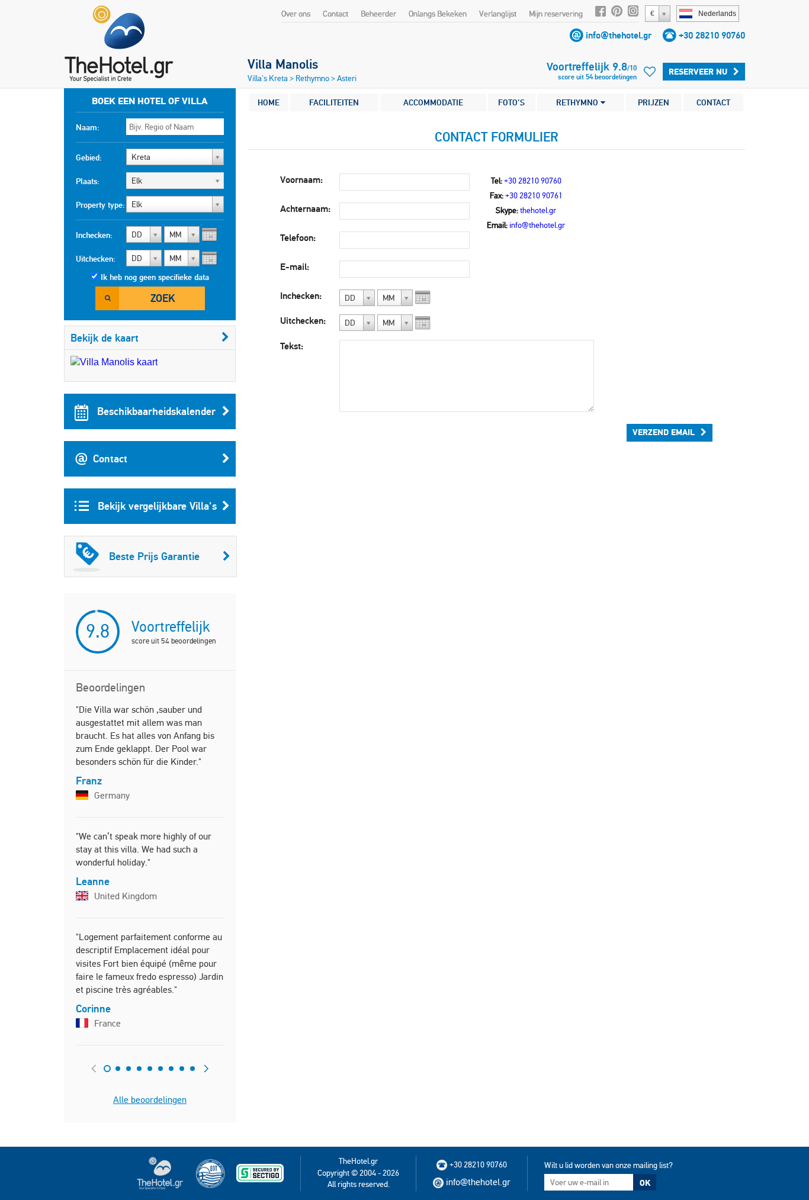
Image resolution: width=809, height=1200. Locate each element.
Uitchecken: (95, 258)
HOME (269, 102)
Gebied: (89, 157)
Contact (335, 13)
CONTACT (713, 102)
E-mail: (294, 266)
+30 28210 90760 (712, 35)
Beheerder (378, 13)
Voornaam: (301, 179)
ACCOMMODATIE (433, 102)
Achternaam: (305, 208)
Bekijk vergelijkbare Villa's (156, 506)
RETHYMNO (578, 102)
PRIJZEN (653, 102)
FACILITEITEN (334, 102)
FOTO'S (511, 102)
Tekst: (291, 346)
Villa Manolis (283, 64)
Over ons (295, 13)
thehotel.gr (538, 210)
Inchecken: (94, 235)
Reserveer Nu (698, 71)
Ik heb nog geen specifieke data (155, 277)
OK (645, 1183)
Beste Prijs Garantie (154, 556)
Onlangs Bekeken (438, 13)
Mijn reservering (556, 13)
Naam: (87, 127)
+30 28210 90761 (534, 195)
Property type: (100, 205)
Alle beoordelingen (150, 1099)
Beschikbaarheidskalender (155, 411)
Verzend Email (664, 432)
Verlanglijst (497, 13)
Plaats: (87, 181)
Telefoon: (298, 237)
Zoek (162, 298)
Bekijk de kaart (104, 338)
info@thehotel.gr (618, 35)
